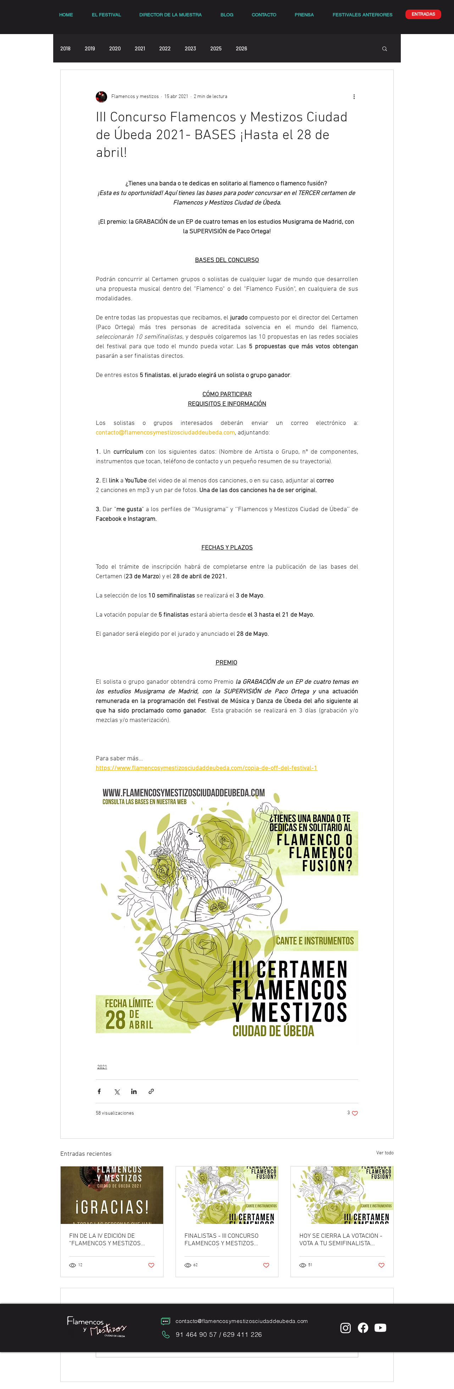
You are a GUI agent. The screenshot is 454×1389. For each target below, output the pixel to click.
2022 (165, 48)
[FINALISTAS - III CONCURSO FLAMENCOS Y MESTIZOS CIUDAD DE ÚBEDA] (227, 1195)
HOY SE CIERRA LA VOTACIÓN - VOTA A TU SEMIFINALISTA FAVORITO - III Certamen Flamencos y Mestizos (340, 1239)
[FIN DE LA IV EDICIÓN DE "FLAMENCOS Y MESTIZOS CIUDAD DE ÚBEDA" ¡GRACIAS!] (112, 1195)
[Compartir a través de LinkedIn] (134, 1091)
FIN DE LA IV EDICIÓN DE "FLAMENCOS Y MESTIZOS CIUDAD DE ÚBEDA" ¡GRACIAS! (109, 1239)
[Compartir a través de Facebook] (99, 1091)
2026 (241, 48)
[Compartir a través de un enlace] (151, 1091)
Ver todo (385, 1153)
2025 (216, 48)
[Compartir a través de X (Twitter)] (116, 1091)
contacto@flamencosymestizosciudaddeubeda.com (242, 1321)
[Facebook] (363, 1328)
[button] (384, 48)
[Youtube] (380, 1328)
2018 (65, 48)
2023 (190, 48)
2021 (140, 48)
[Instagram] (346, 1328)
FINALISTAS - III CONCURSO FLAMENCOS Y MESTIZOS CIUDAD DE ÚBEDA (221, 1239)
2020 (115, 48)
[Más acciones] (354, 97)
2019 (90, 48)
